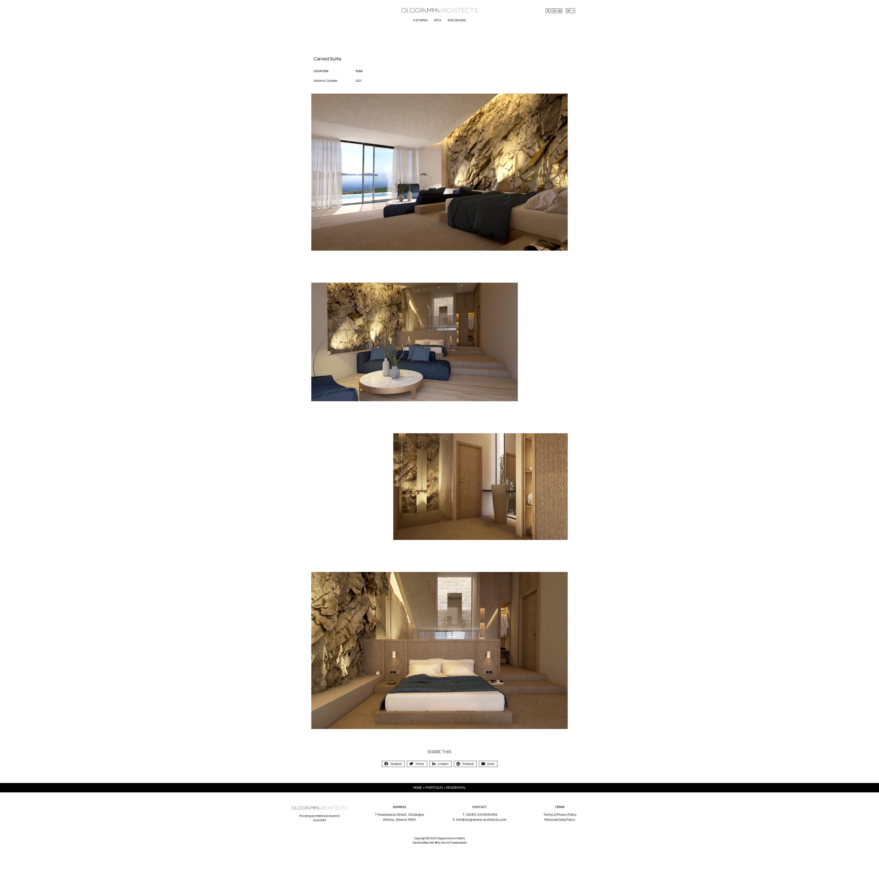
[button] (393, 764)
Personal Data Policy (559, 819)
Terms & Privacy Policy (559, 814)
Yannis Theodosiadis (454, 843)
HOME (417, 787)
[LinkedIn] (560, 10)
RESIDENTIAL (456, 787)
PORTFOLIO (434, 787)
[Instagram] (554, 10)
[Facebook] (548, 10)
